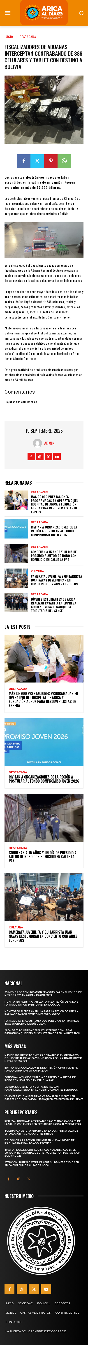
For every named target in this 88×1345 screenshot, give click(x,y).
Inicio (9, 36)
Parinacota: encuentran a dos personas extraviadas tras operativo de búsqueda (42, 1022)
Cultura (37, 571)
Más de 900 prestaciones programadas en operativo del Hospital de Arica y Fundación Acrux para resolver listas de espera (54, 504)
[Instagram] (40, 456)
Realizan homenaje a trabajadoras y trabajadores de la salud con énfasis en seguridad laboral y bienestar (43, 1123)
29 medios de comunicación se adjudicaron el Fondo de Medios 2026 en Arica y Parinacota (43, 994)
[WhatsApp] (64, 161)
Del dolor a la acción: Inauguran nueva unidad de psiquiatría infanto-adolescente (39, 1142)
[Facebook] (23, 161)
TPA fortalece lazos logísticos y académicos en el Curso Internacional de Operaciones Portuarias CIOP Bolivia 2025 (42, 1152)
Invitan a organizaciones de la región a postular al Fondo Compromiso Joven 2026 (54, 531)
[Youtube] (57, 456)
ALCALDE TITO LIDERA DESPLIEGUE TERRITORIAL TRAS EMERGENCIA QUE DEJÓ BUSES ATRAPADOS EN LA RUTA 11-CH (42, 1032)
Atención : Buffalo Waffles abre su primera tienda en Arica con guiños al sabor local (42, 1164)
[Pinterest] (51, 161)
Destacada (28, 36)
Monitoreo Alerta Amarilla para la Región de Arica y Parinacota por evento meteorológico (41, 1003)
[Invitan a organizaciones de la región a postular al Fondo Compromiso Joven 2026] (16, 529)
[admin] (38, 443)
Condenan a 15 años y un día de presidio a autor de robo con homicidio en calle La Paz (54, 555)
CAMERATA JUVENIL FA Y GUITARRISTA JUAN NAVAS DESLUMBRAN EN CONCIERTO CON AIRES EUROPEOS (56, 580)
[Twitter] (37, 161)
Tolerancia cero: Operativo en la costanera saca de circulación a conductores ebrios (41, 1132)
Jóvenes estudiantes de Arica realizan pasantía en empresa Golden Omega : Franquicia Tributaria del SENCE (53, 605)
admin (49, 443)
